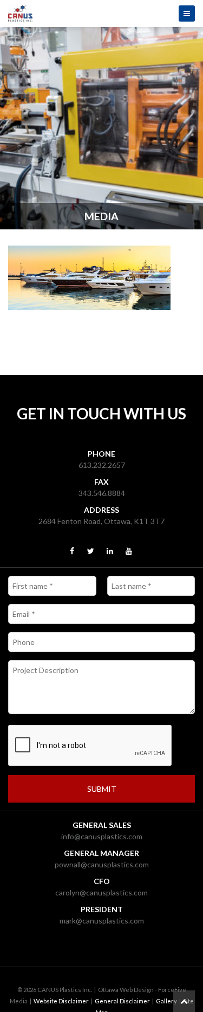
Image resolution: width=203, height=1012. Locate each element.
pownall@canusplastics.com (102, 864)
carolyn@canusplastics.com (101, 892)
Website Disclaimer (61, 1000)
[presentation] (90, 746)
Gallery (166, 1000)
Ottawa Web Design (126, 989)
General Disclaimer (122, 1000)
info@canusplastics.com (101, 836)
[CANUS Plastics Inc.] (101, 13)
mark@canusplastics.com (102, 920)
